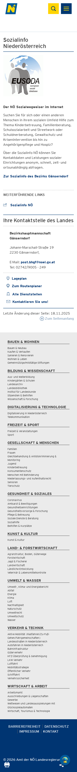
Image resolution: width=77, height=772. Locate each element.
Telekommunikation (18, 417)
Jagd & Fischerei (17, 561)
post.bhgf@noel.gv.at (38, 262)
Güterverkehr (15, 652)
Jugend (11, 463)
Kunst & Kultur (16, 539)
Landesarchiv (15, 384)
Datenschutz (56, 726)
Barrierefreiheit (24, 726)
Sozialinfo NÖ (21, 205)
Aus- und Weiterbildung (21, 376)
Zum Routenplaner (27, 286)
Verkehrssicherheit (18, 678)
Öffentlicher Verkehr (19, 671)
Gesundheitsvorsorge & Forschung (27, 511)
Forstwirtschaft (16, 557)
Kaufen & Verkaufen (18, 351)
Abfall (10, 590)
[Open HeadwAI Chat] (65, 760)
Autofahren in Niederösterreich (25, 645)
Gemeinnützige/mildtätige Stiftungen (28, 362)
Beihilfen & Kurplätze (19, 525)
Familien (12, 449)
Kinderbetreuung (17, 467)
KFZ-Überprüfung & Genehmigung (27, 656)
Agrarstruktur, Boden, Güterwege (26, 554)
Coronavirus (14, 500)
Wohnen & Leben (17, 359)
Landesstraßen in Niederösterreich (27, 641)
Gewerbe (12, 699)
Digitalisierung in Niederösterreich (27, 413)
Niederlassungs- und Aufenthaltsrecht (29, 478)
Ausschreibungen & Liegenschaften (27, 696)
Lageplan (19, 278)
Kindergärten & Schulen (21, 380)
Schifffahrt (13, 674)
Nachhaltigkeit (15, 605)
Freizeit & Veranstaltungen (22, 431)
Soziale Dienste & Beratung (22, 518)
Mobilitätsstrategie (18, 667)
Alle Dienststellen (27, 294)
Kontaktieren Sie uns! (30, 302)
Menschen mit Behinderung (23, 474)
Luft (9, 601)
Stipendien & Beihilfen (20, 395)
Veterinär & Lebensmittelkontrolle (26, 572)
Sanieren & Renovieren (20, 355)
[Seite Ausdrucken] (7, 766)
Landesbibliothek (17, 388)
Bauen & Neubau (17, 348)
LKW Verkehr (14, 660)
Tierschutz (13, 485)
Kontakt (51, 731)
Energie (11, 594)
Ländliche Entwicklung (20, 568)
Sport (10, 434)
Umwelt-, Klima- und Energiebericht (27, 586)
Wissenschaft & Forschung (22, 399)
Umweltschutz (15, 616)
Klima (10, 597)
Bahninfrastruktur (17, 648)
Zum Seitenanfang (59, 318)
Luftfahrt (12, 663)
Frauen (11, 452)
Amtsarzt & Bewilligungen (22, 503)
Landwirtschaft (16, 565)
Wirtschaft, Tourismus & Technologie (28, 711)
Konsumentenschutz (19, 471)
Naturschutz (14, 608)
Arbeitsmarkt (14, 692)
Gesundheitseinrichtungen (22, 507)
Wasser (11, 620)
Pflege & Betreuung (18, 514)
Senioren (12, 482)
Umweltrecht (14, 612)
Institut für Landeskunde (21, 391)
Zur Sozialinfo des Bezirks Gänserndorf (35, 176)
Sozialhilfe (13, 522)
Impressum (29, 731)
